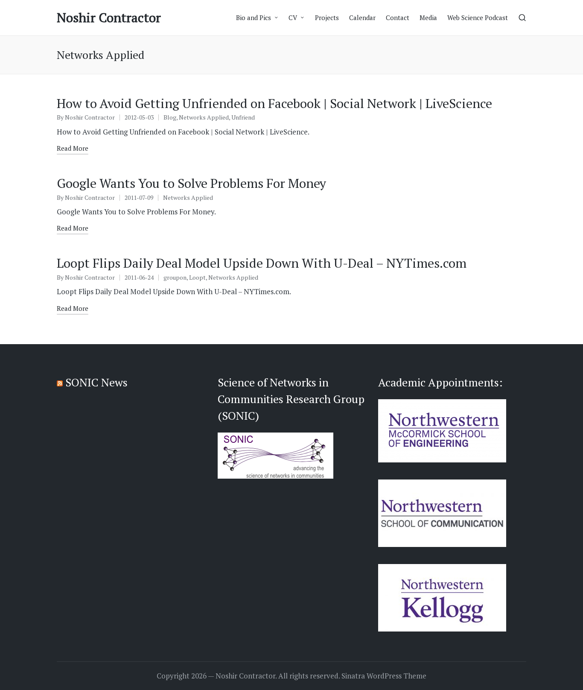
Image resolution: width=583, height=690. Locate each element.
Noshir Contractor (109, 18)
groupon (175, 277)
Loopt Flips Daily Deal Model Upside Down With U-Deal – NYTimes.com (261, 263)
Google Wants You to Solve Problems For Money (191, 183)
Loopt (197, 277)
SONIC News (96, 382)
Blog (169, 117)
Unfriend (243, 117)
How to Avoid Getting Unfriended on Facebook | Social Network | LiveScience (274, 103)
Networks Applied (204, 117)
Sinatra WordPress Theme (383, 676)
